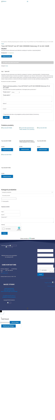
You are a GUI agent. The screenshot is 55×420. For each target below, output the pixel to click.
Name (38, 263)
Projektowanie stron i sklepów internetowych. (9, 296)
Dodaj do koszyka (7, 56)
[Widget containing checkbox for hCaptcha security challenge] (11, 228)
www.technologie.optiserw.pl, (9, 291)
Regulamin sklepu (48, 282)
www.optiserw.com (9, 290)
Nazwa (5, 103)
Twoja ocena (6, 92)
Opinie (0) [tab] (7, 71)
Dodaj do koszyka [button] (7, 149)
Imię (2, 211)
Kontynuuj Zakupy (8, 326)
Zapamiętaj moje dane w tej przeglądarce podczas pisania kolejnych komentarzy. (21, 114)
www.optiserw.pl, (9, 288)
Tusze (25, 41)
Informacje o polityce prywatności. (47, 277)
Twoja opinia (6, 95)
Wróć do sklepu (15, 322)
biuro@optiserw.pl (4, 273)
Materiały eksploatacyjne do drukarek (15, 41)
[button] (27, 308)
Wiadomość (4, 217)
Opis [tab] (2, 71)
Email (2, 214)
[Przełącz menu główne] (27, 1)
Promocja (5, 201)
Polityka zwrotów (50, 286)
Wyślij (4, 233)
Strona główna (4, 41)
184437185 (5, 271)
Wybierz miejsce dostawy (11, 62)
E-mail (4, 108)
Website (3, 224)
